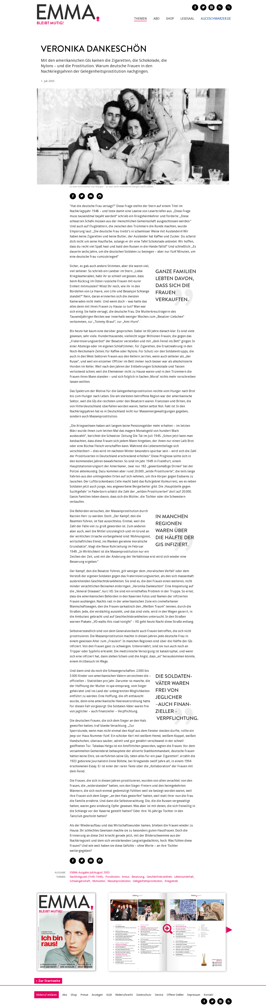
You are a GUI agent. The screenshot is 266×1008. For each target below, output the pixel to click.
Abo (156, 18)
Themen (140, 18)
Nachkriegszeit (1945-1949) (86, 876)
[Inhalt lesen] (168, 929)
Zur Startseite (49, 981)
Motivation (98, 881)
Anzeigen (97, 994)
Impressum (193, 994)
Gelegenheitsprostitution (147, 881)
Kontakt (208, 994)
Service (159, 994)
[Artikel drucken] (100, 196)
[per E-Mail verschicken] (91, 196)
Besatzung (138, 876)
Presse (84, 994)
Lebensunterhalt (183, 876)
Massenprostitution (118, 881)
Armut (125, 876)
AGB (109, 994)
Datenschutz (143, 994)
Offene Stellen (175, 994)
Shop (170, 18)
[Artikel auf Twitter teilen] (82, 196)
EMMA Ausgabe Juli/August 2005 (90, 872)
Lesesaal (187, 18)
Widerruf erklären (46, 994)
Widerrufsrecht (124, 994)
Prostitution (112, 876)
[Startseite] (68, 14)
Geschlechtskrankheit (159, 876)
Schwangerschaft (80, 881)
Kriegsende (171, 881)
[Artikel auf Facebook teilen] (73, 196)
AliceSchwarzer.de (216, 18)
